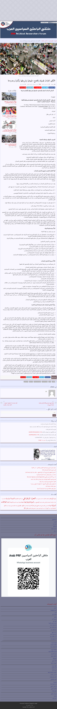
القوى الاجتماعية (44, 381)
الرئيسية (55, 41)
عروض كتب (54, 619)
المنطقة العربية (26, 505)
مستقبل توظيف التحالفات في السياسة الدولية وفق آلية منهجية (46, 488)
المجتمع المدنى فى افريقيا (37, 381)
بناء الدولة (31, 381)
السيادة (20, 502)
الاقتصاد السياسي (53, 689)
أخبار (55, 612)
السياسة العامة (10, 502)
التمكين (53, 381)
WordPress (27, 703)
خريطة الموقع (54, 519)
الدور (34, 502)
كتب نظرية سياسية (53, 634)
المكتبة (55, 617)
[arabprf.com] (28, 29)
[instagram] (26, 705)
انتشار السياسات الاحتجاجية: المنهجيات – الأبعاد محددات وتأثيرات (10, 403)
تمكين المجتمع (26, 381)
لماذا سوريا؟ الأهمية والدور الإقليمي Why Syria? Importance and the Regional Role (41, 477)
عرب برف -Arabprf (41, 440)
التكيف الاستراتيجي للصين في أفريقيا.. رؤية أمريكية (48, 482)
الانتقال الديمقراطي (40, 498)
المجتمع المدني (36, 506)
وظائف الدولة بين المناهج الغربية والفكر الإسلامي (10, 102)
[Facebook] (31, 705)
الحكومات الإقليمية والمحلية (52, 672)
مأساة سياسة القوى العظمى (42, 508)
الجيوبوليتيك (54, 658)
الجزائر (55, 502)
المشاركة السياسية (31, 506)
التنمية (22, 498)
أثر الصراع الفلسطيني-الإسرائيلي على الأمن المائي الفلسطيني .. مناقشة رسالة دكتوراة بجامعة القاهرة (40, 472)
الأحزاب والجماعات (44, 41)
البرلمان (37, 498)
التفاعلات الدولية (53, 656)
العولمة (50, 505)
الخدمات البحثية (53, 529)
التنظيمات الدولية (53, 663)
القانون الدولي (43, 506)
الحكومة (43, 502)
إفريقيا (55, 499)
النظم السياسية (51, 41)
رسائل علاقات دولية (53, 627)
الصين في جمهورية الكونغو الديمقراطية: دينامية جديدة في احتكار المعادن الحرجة (43, 479)
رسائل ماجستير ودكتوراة (52, 623)
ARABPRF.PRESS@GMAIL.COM (35, 432)
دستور (50, 508)
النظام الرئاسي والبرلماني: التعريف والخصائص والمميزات (9, 130)
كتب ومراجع (54, 632)
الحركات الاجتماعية (50, 502)
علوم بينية (55, 682)
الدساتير (41, 502)
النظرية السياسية (8, 505)
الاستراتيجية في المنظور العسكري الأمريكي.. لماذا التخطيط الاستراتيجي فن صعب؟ (43, 484)
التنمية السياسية (10, 498)
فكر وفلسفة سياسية (53, 647)
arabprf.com (31, 707)
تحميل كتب (54, 621)
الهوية (52, 508)
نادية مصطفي (35, 508)
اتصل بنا (55, 522)
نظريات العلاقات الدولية (52, 651)
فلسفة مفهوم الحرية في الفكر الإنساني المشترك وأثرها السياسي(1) (46, 403)
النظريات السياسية (53, 644)
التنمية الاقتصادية (18, 499)
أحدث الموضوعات (53, 610)
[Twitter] (29, 705)
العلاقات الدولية (53, 650)
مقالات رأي (54, 614)
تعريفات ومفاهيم (53, 694)
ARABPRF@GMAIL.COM (34, 435)
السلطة (22, 502)
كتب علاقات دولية (53, 636)
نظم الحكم (26, 508)
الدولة (50, 381)
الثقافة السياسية (4, 498)
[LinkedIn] (28, 705)
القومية (40, 505)
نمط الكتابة (54, 526)
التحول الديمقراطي (29, 498)
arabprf (35, 703)
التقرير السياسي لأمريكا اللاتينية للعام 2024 (49, 470)
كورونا (47, 508)
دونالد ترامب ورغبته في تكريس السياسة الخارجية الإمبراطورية (46, 475)
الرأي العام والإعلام (53, 677)
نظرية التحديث (30, 508)
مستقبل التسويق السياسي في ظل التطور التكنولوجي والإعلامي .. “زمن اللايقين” (43, 468)
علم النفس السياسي (53, 686)
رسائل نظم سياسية (53, 629)
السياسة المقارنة (29, 84)
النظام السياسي (13, 506)
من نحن (55, 531)
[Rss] (32, 705)
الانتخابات (44, 499)
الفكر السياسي (47, 505)
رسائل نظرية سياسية (53, 625)
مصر (38, 508)
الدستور (37, 502)
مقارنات (55, 696)
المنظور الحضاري (21, 506)
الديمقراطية (27, 502)
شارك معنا (54, 524)
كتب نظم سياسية (53, 639)
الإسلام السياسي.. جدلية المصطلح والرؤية (10, 144)
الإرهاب (51, 498)
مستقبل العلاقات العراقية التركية (51, 486)
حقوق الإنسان (54, 691)
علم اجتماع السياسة (53, 684)
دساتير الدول (54, 698)
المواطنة (16, 505)
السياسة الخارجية (15, 502)
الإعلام (48, 499)
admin (52, 84)
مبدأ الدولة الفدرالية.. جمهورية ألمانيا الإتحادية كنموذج (9, 116)
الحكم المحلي (45, 502)
